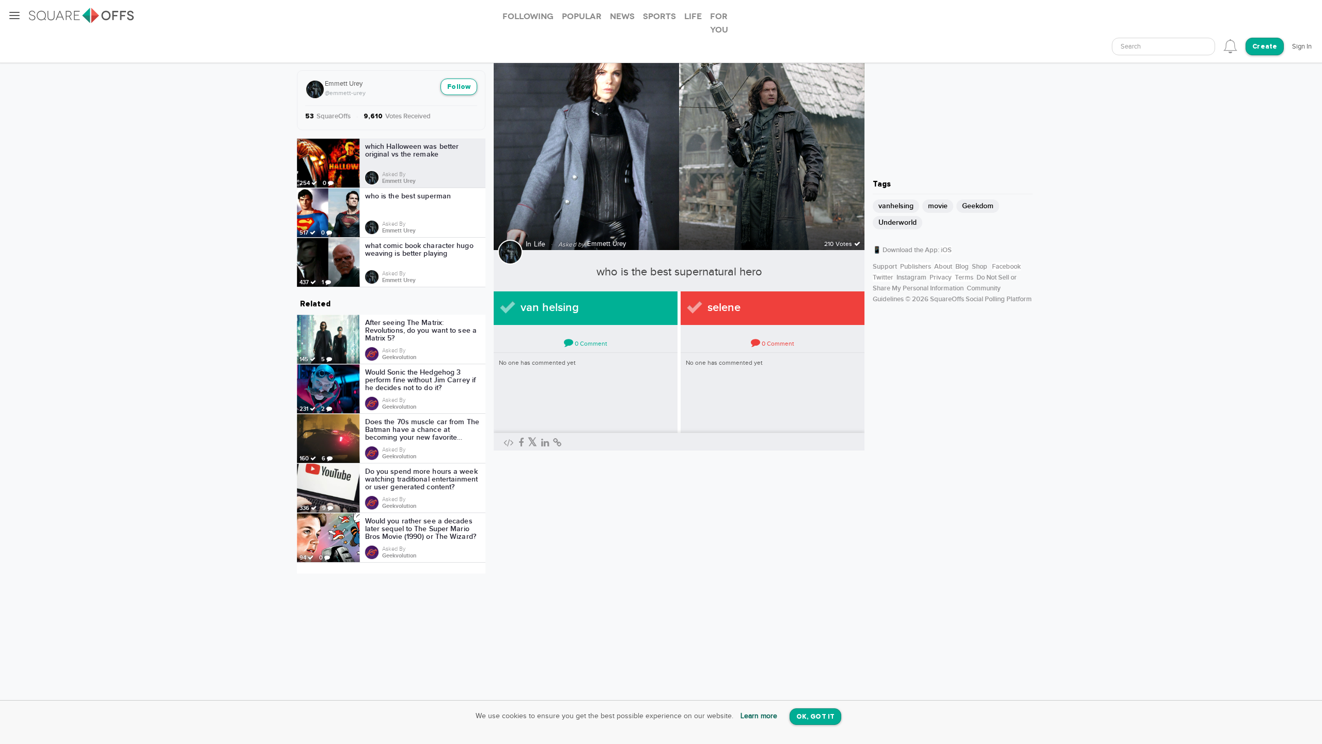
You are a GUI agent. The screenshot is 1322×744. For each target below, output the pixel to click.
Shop (979, 266)
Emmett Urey (344, 84)
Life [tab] (693, 16)
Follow (458, 87)
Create (1264, 46)
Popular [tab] (582, 16)
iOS (946, 250)
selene (724, 308)
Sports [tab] (659, 16)
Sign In (1302, 46)
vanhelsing (896, 206)
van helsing (550, 308)
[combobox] (1163, 46)
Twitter (883, 277)
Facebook (1006, 266)
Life (540, 244)
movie (938, 206)
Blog (962, 266)
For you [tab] (719, 23)
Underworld (897, 222)
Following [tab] (528, 16)
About (943, 266)
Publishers (915, 266)
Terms (964, 277)
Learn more (759, 716)
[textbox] (1163, 46)
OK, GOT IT (815, 717)
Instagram (911, 277)
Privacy (941, 277)
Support (885, 266)
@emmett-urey (345, 93)
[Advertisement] (952, 106)
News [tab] (622, 16)
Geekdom (978, 206)
